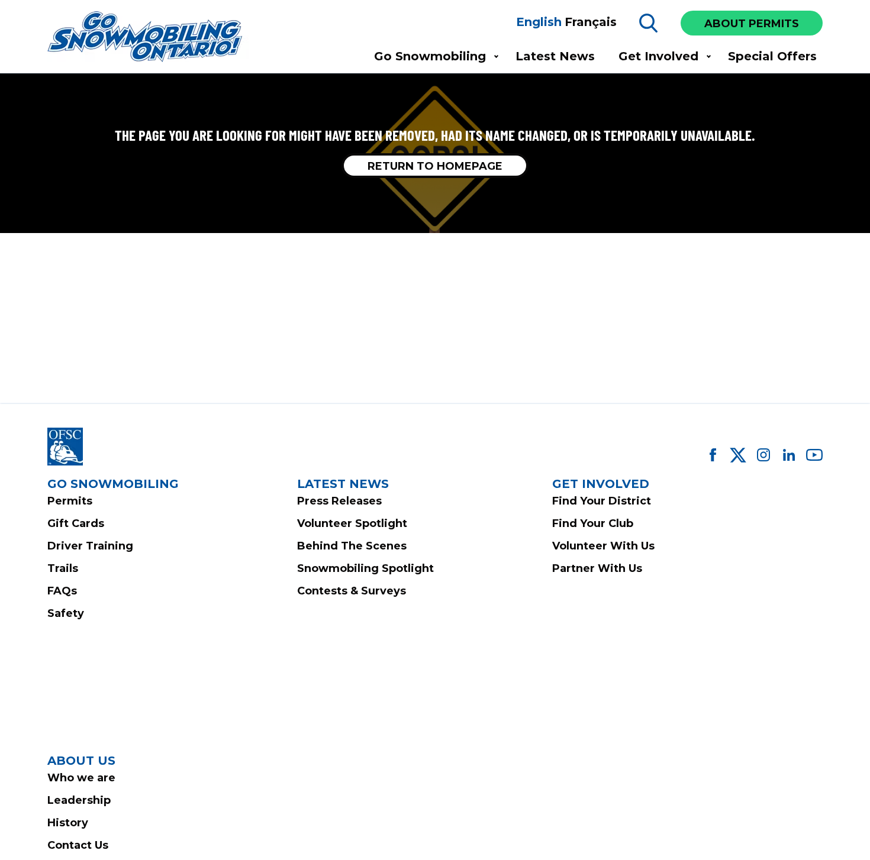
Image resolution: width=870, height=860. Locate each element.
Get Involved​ (658, 56)
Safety (65, 613)
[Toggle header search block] (648, 23)
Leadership (79, 800)
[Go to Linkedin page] (789, 455)
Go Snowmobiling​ (430, 56)
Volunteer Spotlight (352, 523)
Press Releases (339, 500)
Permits (69, 500)
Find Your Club (592, 523)
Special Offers (772, 56)
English (539, 22)
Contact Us (77, 845)
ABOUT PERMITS (751, 23)
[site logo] (148, 37)
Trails (62, 568)
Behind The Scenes (352, 545)
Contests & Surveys (351, 590)
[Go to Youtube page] (814, 455)
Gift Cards (75, 523)
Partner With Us (597, 568)
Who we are (81, 777)
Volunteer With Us (603, 545)
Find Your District (601, 500)
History (67, 822)
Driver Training (90, 545)
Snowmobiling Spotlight (365, 568)
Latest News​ (555, 56)
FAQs (62, 590)
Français (591, 22)
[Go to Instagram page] (763, 455)
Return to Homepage (435, 166)
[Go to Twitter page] (738, 455)
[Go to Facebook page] (712, 455)
